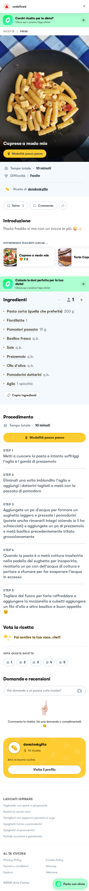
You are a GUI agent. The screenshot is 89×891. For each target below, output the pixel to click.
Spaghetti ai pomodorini (18, 830)
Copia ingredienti (24, 395)
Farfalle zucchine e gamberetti (22, 836)
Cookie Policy (54, 860)
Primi (24, 31)
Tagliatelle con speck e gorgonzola (25, 805)
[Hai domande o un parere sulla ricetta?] (41, 690)
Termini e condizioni (15, 866)
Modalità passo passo (27, 153)
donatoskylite (38, 189)
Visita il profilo (44, 770)
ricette (9, 31)
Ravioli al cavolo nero (17, 811)
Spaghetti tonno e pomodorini (22, 824)
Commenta (45, 205)
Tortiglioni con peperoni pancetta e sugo (29, 817)
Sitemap (51, 866)
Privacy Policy (12, 860)
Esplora (8, 872)
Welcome (51, 872)
